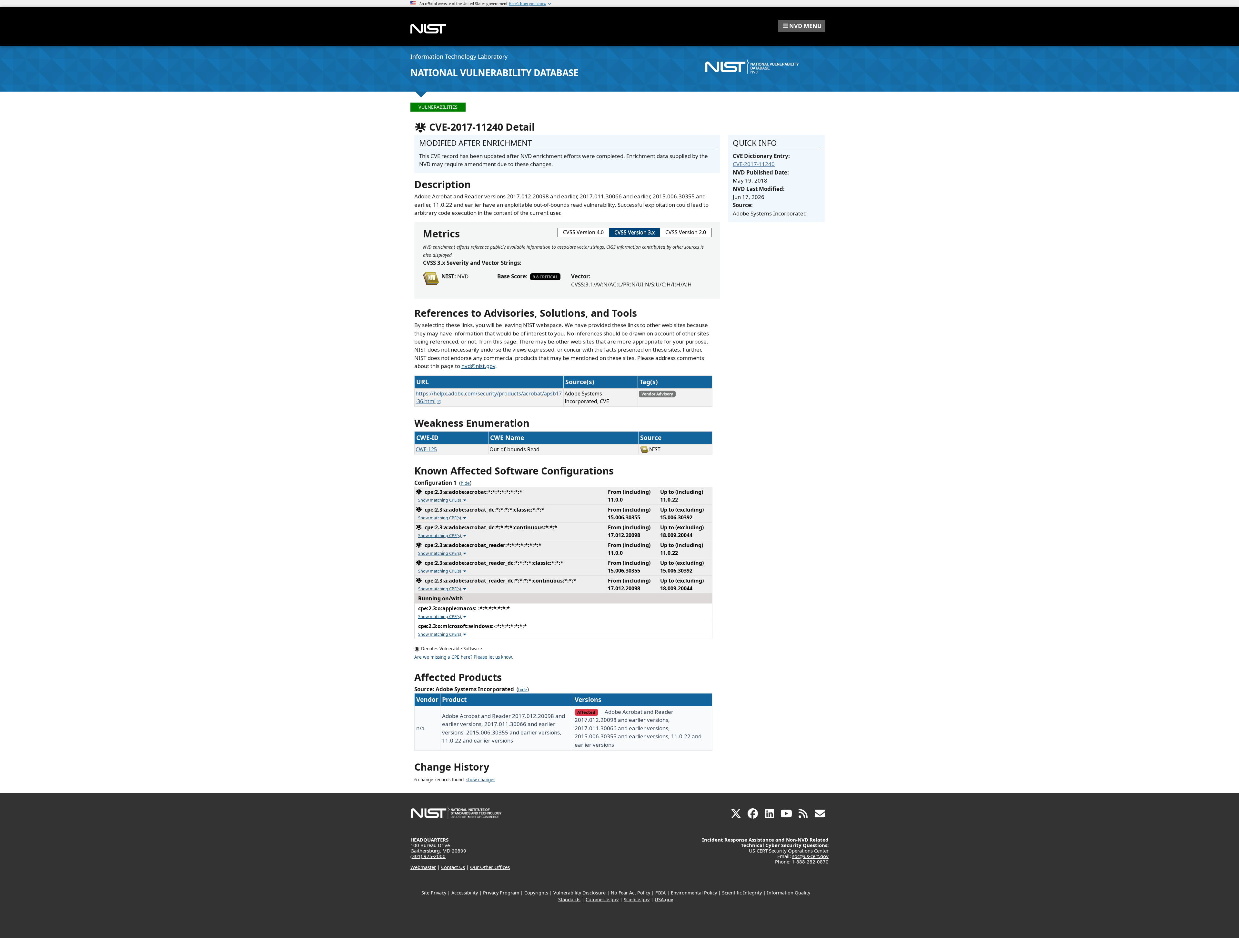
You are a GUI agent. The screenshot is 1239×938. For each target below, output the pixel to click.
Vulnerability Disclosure (579, 893)
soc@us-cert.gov (810, 856)
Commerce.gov (602, 899)
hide (465, 483)
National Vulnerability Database (494, 72)
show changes (480, 780)
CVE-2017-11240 (754, 164)
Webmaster (423, 867)
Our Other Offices (490, 867)
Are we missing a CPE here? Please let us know (463, 657)
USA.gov (664, 899)
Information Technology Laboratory (459, 56)
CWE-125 (426, 449)
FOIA (660, 893)
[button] (801, 26)
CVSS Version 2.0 (685, 232)
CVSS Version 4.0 (583, 232)
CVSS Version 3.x (634, 232)
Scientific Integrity (742, 893)
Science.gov (637, 899)
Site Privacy (433, 893)
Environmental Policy (694, 893)
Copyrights (536, 893)
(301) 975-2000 (428, 856)
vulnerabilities (438, 107)
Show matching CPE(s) (440, 500)
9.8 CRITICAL (545, 277)
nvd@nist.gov (478, 366)
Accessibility (464, 893)
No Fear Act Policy (630, 893)
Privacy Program (501, 893)
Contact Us (453, 867)
